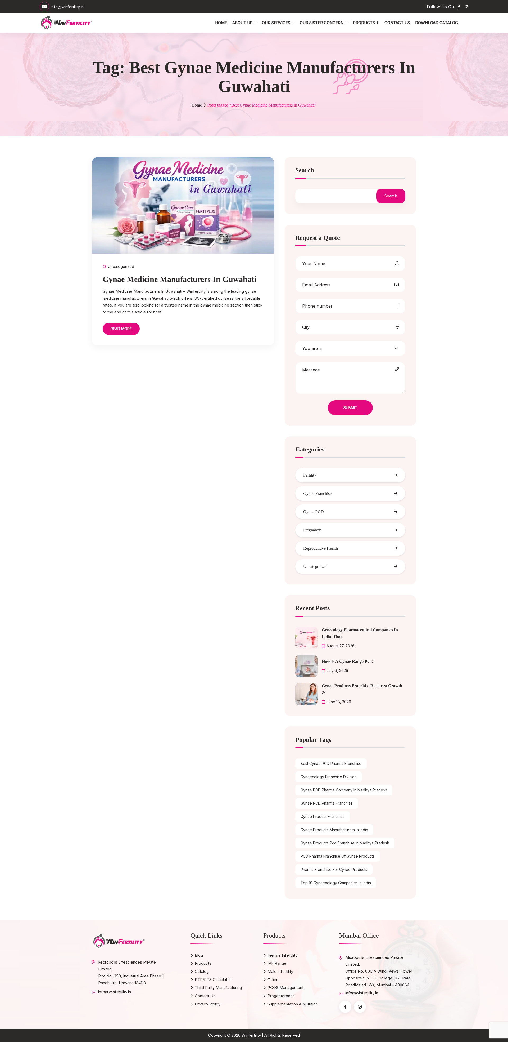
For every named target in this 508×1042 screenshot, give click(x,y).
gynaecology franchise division (329, 776)
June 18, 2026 (338, 701)
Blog (199, 955)
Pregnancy (312, 530)
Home (221, 22)
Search (304, 170)
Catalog (202, 971)
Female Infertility (282, 955)
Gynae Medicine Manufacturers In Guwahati (179, 279)
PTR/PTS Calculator (213, 979)
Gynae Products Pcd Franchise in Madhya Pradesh (345, 843)
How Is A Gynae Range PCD (348, 661)
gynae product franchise (323, 816)
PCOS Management (285, 987)
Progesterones (281, 995)
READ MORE (121, 328)
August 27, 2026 (340, 646)
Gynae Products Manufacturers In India (334, 829)
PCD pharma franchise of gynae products (338, 856)
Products (364, 22)
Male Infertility (280, 971)
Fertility (309, 475)
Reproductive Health (320, 548)
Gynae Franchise (317, 493)
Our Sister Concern (321, 22)
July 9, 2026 (337, 670)
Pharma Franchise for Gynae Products (334, 869)
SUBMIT (350, 407)
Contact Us (397, 22)
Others (273, 979)
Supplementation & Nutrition (292, 1003)
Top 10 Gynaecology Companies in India (336, 882)
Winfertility (251, 1035)
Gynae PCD (313, 511)
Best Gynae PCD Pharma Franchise (331, 763)
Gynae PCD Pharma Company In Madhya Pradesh (344, 790)
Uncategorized (121, 266)
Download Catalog (436, 22)
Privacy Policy (207, 1003)
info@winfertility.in (67, 6)
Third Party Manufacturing (218, 987)
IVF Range (276, 963)
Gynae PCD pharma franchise (327, 803)
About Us (242, 22)
